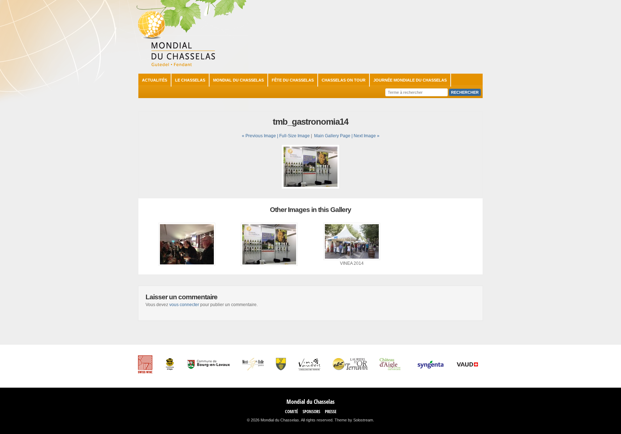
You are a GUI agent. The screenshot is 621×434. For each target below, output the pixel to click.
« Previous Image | (260, 135)
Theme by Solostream (354, 420)
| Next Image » (365, 135)
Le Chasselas (190, 80)
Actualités (154, 80)
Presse (330, 411)
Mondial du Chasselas (238, 80)
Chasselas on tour (343, 80)
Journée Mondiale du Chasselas (410, 80)
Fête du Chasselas (293, 80)
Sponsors (311, 411)
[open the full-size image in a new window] (310, 187)
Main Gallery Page (332, 135)
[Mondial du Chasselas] (176, 64)
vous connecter (184, 304)
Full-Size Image (294, 135)
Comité (291, 411)
